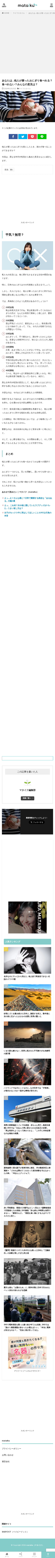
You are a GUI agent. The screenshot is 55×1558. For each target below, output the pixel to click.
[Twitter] (22, 136)
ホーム (7, 1556)
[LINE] (41, 136)
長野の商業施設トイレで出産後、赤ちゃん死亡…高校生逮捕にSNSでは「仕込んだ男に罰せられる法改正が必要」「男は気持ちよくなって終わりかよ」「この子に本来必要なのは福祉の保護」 (27, 1129)
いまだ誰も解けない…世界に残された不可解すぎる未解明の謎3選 (27, 1052)
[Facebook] (13, 136)
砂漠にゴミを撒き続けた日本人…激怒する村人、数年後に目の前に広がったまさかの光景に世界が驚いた (27, 1014)
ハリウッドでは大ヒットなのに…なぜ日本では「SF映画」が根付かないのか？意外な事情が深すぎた (27, 1089)
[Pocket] (32, 136)
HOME (6, 13)
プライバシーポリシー (11, 1448)
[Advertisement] (27, 43)
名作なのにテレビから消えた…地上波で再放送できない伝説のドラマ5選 (27, 977)
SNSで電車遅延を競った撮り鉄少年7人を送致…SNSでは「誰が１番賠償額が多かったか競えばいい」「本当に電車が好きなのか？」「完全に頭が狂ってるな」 (27, 1327)
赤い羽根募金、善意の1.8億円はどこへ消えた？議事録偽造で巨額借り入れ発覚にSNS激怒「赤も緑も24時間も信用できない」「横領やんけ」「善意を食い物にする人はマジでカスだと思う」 (27, 1212)
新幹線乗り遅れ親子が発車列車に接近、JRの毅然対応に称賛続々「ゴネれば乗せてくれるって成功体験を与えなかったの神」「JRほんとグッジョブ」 (27, 1170)
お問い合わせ (7, 1455)
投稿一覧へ (27, 798)
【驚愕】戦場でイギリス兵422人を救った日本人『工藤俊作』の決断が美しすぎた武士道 (27, 1251)
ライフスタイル (19, 13)
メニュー (34, 1556)
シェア (21, 1556)
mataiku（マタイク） (35, 1545)
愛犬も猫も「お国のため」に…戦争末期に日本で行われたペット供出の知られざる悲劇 (27, 1288)
